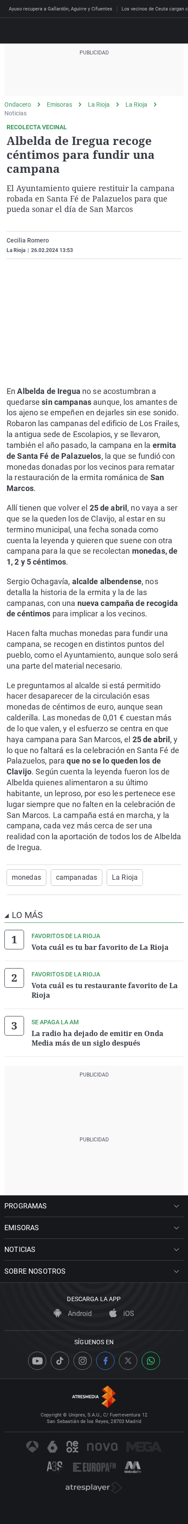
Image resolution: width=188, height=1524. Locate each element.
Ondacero (17, 104)
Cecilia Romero (28, 240)
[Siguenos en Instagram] (82, 1361)
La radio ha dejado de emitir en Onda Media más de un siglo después (97, 1038)
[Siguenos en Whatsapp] (151, 1361)
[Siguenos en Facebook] (105, 1361)
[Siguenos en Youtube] (37, 1361)
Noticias (15, 113)
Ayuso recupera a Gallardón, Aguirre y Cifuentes (60, 9)
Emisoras (59, 104)
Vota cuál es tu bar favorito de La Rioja (100, 947)
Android (79, 1313)
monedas (26, 877)
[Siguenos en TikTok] (60, 1361)
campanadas (76, 877)
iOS (128, 1313)
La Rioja (99, 104)
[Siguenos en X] (128, 1361)
